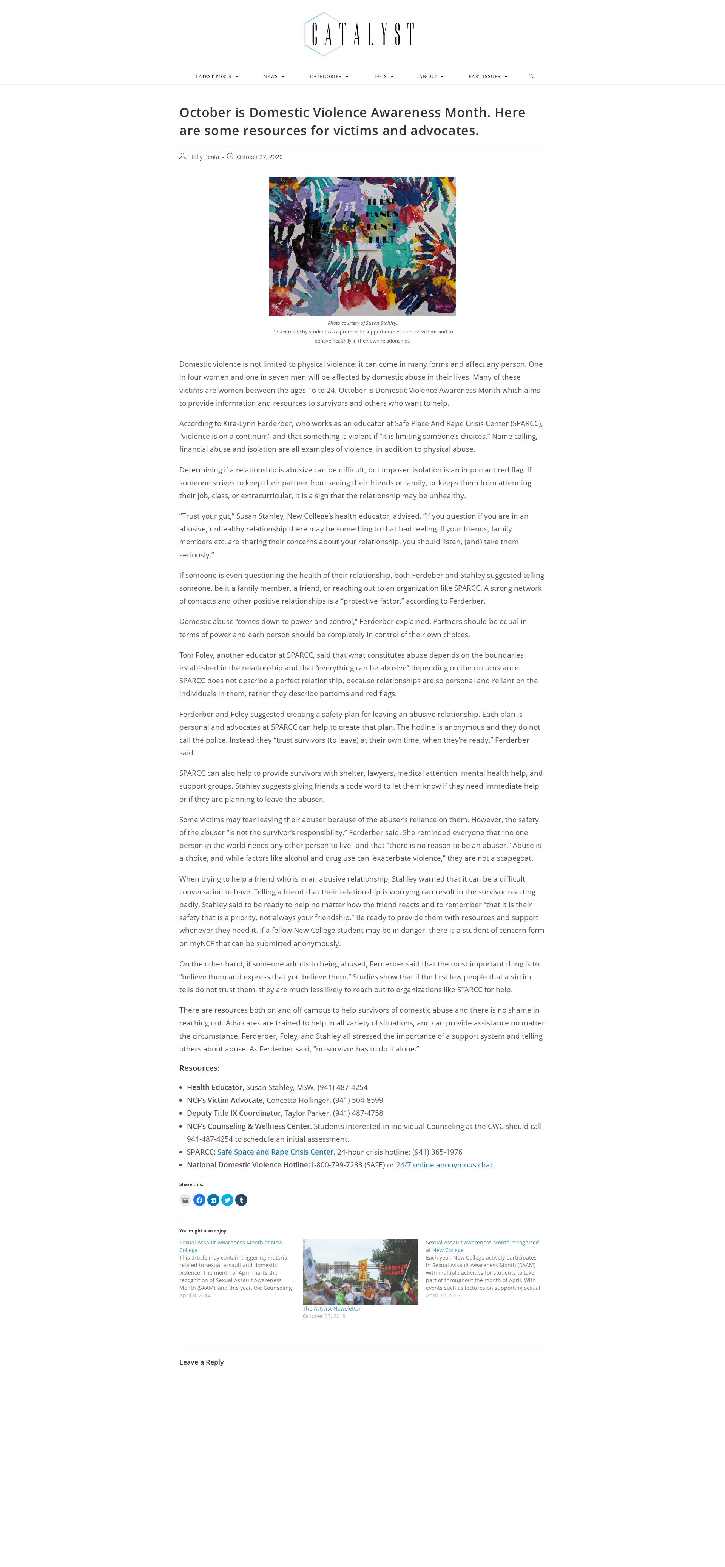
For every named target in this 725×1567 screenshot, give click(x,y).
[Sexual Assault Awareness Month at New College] (241, 1269)
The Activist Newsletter (332, 1308)
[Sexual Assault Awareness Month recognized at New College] (487, 1269)
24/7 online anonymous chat (444, 1165)
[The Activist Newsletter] (361, 1272)
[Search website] (531, 76)
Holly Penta (204, 157)
